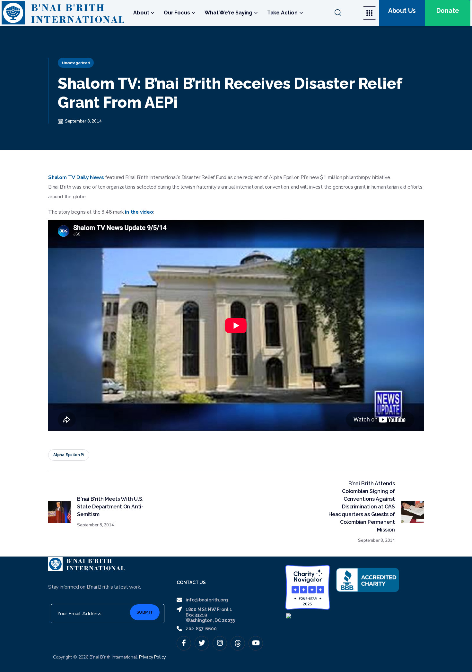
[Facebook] (184, 643)
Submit (144, 612)
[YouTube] (256, 643)
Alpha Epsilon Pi (68, 455)
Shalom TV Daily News (76, 177)
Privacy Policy (152, 657)
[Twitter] (202, 643)
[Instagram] (220, 643)
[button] (345, 13)
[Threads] (238, 643)
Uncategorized (76, 62)
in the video (139, 212)
